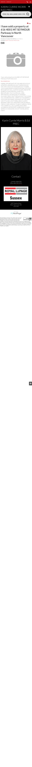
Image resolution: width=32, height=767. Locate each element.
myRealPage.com (16, 213)
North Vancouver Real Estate (12, 40)
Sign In (3, 2)
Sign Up (9, 2)
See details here (5, 81)
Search (27, 14)
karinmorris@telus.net (16, 184)
